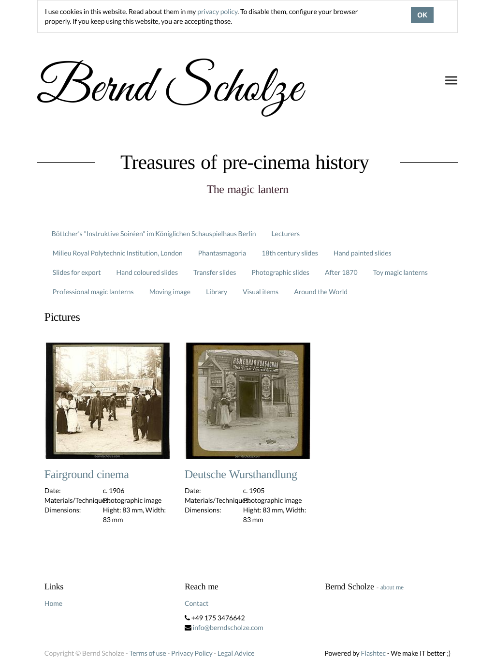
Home (53, 603)
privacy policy (217, 11)
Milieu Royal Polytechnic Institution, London (118, 253)
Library (216, 291)
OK (422, 15)
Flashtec (373, 653)
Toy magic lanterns (400, 272)
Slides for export (77, 272)
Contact (196, 603)
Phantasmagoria (222, 253)
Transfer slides (214, 272)
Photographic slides (280, 272)
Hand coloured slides (147, 272)
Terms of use (147, 653)
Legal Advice (236, 653)
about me (392, 587)
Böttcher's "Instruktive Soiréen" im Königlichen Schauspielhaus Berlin (154, 233)
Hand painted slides (363, 253)
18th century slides (290, 253)
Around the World (321, 291)
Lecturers (286, 233)
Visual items (260, 291)
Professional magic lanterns (93, 291)
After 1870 (341, 272)
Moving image (170, 291)
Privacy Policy (191, 653)
